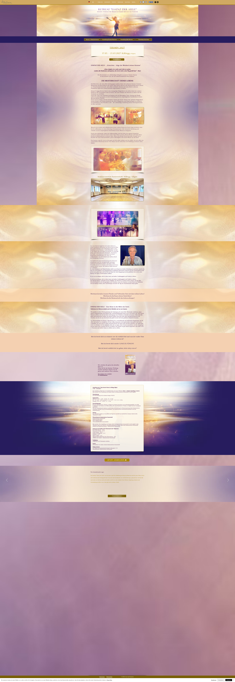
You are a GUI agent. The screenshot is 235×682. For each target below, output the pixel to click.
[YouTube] (158, 2)
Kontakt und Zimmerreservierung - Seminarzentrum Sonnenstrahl (106, 426)
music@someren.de (103, 375)
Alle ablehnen (221, 680)
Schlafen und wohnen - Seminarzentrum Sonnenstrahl (104, 438)
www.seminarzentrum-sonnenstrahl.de (100, 422)
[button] (107, 2)
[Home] (93, 2)
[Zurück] (7, 480)
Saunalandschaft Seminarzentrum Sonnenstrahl (102, 449)
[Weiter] (228, 480)
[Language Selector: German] (89, 2)
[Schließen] (233, 680)
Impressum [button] (102, 677)
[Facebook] (155, 2)
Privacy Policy (109, 680)
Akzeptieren (228, 680)
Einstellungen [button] (213, 680)
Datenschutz (109, 677)
